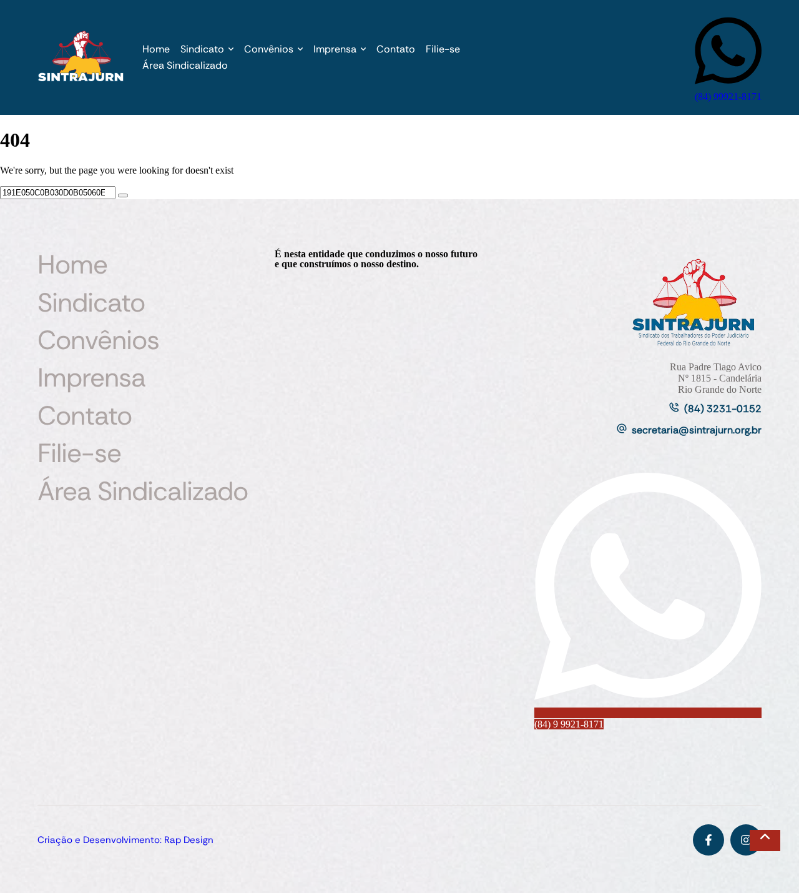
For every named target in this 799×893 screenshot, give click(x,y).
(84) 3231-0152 (723, 408)
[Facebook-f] (708, 840)
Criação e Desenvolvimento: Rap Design (125, 840)
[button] (230, 49)
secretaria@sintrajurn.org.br (697, 430)
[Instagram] (746, 840)
